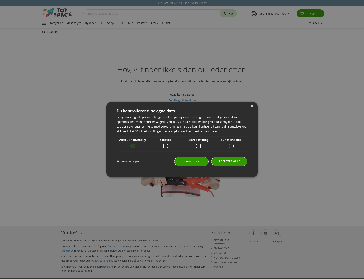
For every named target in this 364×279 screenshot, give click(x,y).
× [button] (251, 106)
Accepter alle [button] (229, 161)
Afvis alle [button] (191, 161)
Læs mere (210, 131)
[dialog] (182, 139)
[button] (128, 161)
